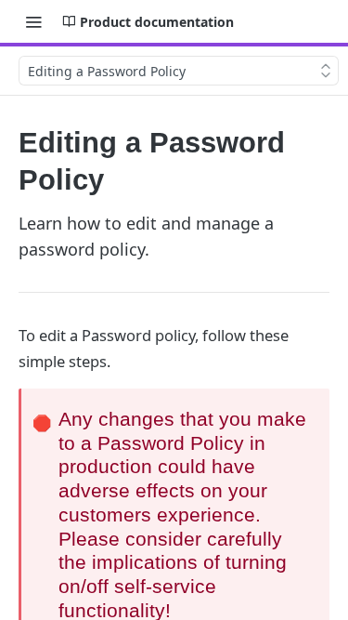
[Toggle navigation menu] (33, 21)
